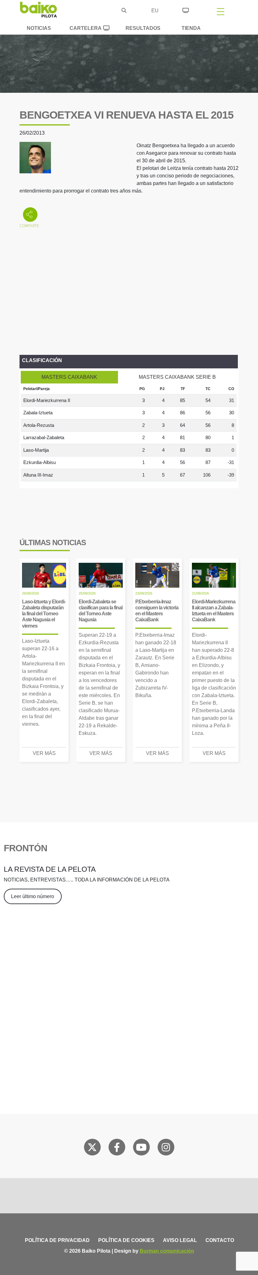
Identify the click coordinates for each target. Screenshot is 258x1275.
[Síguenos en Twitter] (92, 1148)
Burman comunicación (167, 1251)
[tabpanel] (129, 432)
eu (155, 10)
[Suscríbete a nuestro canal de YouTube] (141, 1148)
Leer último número (32, 896)
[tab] (69, 377)
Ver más (44, 753)
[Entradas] (186, 9)
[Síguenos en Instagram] (166, 1148)
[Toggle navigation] (220, 11)
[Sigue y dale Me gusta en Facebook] (117, 1148)
